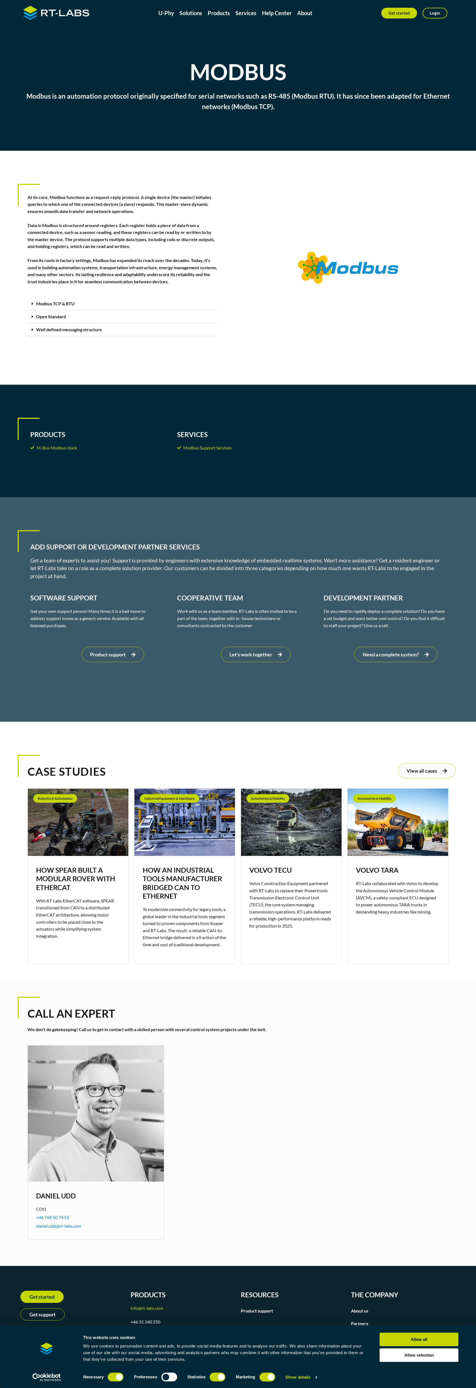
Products (219, 13)
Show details (297, 1377)
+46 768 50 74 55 (52, 1217)
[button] (122, 303)
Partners (359, 1323)
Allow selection (419, 1355)
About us (359, 1310)
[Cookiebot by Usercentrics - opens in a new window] (47, 1377)
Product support (257, 1310)
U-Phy (166, 13)
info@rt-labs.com (147, 1308)
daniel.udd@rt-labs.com (58, 1225)
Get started (399, 12)
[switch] (169, 1377)
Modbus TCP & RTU (55, 303)
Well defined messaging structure (69, 329)
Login (435, 12)
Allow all (419, 1339)
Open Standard (51, 316)
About (304, 13)
